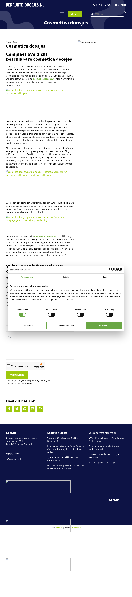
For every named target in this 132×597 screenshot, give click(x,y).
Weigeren (28, 325)
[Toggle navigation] (62, 13)
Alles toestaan (103, 325)
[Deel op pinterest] (25, 409)
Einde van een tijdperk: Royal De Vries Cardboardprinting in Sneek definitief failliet (65, 449)
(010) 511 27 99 (13, 454)
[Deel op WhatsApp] (40, 409)
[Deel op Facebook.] (9, 409)
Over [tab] (104, 277)
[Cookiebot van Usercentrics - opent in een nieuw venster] (111, 269)
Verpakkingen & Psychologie (102, 462)
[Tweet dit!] (17, 409)
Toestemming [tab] (27, 277)
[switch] (51, 315)
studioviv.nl (76, 528)
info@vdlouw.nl (13, 459)
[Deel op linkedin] (32, 409)
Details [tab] (66, 277)
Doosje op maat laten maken (103, 432)
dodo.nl (59, 528)
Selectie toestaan (66, 325)
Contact (114, 500)
